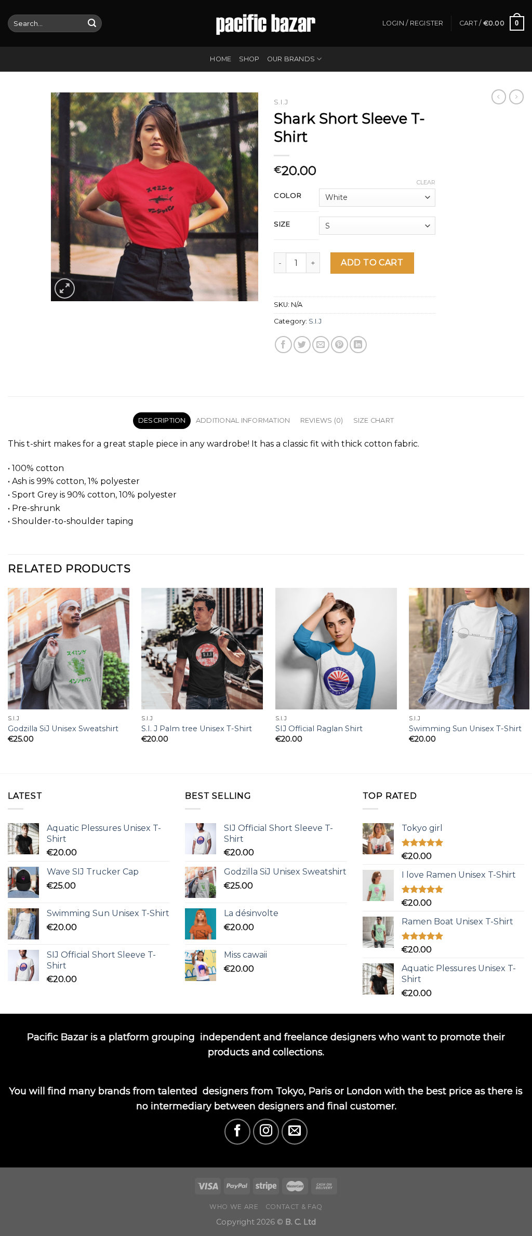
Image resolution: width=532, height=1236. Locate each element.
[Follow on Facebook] (237, 1132)
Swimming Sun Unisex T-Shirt (465, 728)
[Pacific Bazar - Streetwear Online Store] (266, 23)
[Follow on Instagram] (266, 1132)
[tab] (162, 420)
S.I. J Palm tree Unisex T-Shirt (196, 728)
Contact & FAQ (294, 1207)
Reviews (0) (321, 420)
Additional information (243, 420)
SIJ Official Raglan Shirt (319, 728)
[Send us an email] (295, 1132)
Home (220, 59)
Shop (249, 59)
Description (162, 420)
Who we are (233, 1207)
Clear (426, 182)
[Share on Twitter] (302, 344)
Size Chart (373, 420)
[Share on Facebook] (283, 344)
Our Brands (291, 59)
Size (282, 224)
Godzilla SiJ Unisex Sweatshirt (63, 728)
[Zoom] (65, 288)
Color (288, 195)
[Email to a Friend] (320, 344)
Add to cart (372, 262)
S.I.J (281, 102)
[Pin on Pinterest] (339, 344)
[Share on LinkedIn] (358, 344)
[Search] (92, 23)
